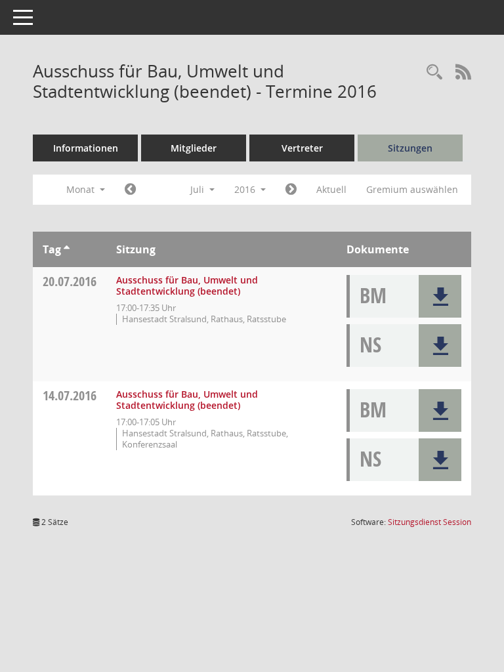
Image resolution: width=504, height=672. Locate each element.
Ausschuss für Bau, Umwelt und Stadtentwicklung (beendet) (187, 285)
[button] (440, 296)
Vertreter (302, 148)
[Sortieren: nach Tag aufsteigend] (67, 249)
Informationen (85, 148)
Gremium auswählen (412, 189)
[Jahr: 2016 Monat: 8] (291, 189)
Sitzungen (410, 148)
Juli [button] (198, 189)
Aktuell (331, 189)
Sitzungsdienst (429, 522)
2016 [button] (246, 189)
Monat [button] (81, 189)
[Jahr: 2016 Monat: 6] (130, 189)
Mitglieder (194, 148)
